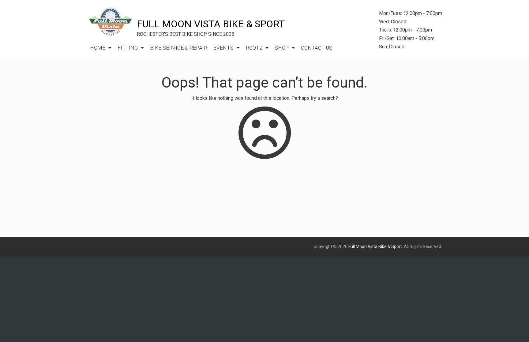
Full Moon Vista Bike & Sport (211, 24)
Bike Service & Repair (178, 48)
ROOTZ (254, 48)
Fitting (128, 48)
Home (97, 48)
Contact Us (316, 48)
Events (223, 48)
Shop (282, 48)
